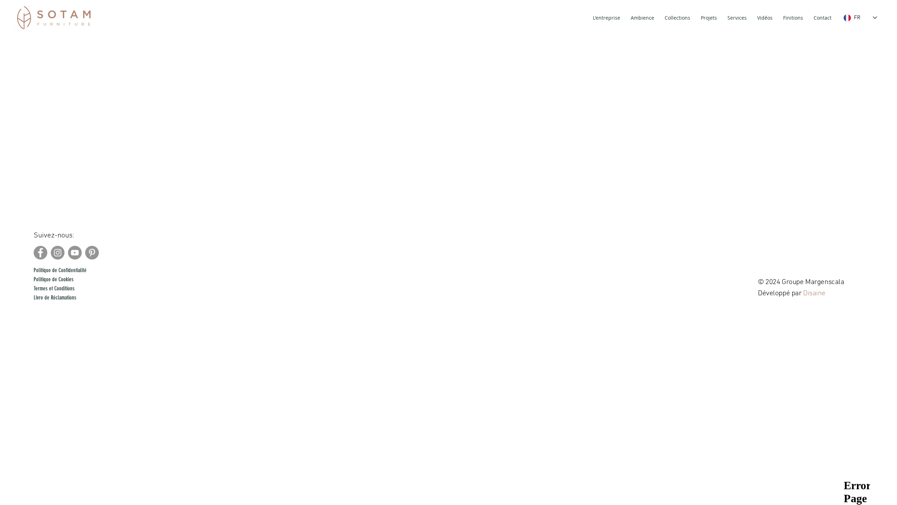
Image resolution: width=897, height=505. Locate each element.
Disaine (815, 293)
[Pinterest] (92, 253)
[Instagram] (57, 253)
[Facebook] (40, 253)
